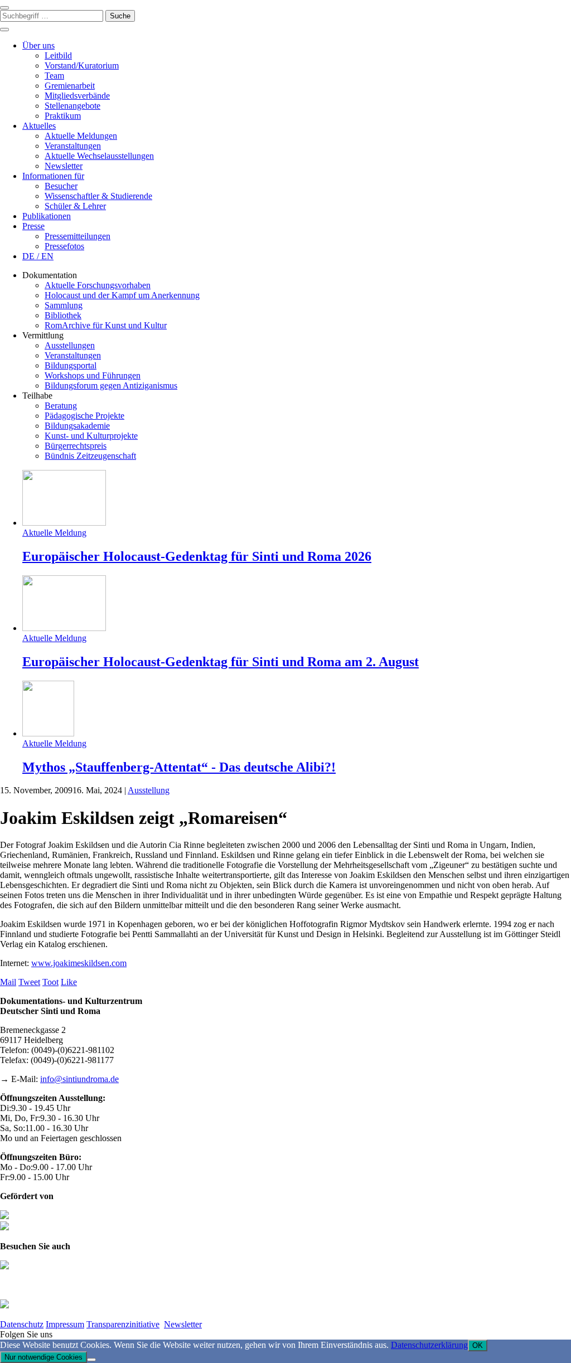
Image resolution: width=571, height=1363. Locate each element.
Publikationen (46, 216)
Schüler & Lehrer (75, 206)
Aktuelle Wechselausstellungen (99, 156)
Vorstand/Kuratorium (82, 65)
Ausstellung (149, 790)
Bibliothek (63, 315)
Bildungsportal (70, 365)
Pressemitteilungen (77, 236)
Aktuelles (39, 125)
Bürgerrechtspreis (76, 445)
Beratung (61, 405)
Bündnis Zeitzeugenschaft (90, 455)
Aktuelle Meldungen (81, 135)
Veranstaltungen (73, 146)
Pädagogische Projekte (84, 415)
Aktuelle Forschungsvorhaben (98, 285)
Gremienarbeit (70, 85)
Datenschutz (21, 1324)
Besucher (61, 186)
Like (69, 982)
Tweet (29, 982)
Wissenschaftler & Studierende (98, 196)
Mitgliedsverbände (77, 95)
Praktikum (63, 115)
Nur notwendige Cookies (43, 1357)
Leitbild (58, 55)
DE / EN (38, 256)
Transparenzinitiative (122, 1324)
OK (477, 1345)
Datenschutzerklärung (429, 1345)
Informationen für (53, 176)
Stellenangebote (72, 105)
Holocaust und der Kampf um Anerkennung (122, 295)
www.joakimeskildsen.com (79, 963)
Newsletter (64, 166)
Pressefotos (64, 246)
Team (54, 75)
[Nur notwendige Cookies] (91, 1359)
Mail (8, 982)
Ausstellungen (70, 345)
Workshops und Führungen (93, 375)
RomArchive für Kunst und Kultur (106, 325)
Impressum (65, 1324)
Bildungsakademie (77, 425)
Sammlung (64, 305)
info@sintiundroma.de (79, 1079)
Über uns (38, 45)
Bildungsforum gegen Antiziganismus (111, 385)
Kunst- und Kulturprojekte (91, 435)
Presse (33, 226)
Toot (50, 982)
